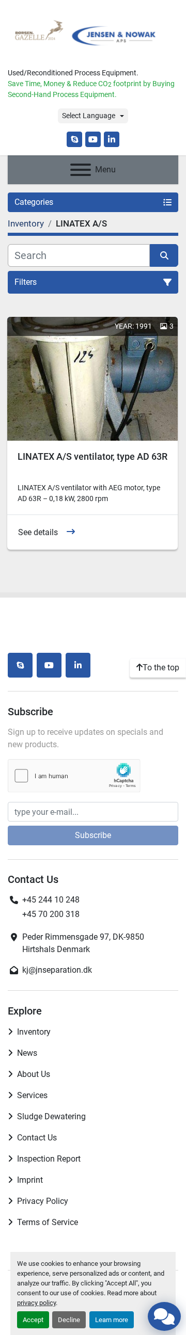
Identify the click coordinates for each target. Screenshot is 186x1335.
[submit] (164, 255)
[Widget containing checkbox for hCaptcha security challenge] (74, 776)
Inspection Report (49, 1159)
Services (32, 1095)
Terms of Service (47, 1222)
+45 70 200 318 (51, 914)
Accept (33, 1320)
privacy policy (36, 1303)
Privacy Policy (42, 1201)
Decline (69, 1320)
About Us (33, 1074)
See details (38, 532)
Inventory (34, 1032)
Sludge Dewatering (51, 1116)
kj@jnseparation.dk (57, 970)
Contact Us (37, 1138)
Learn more (111, 1320)
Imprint (30, 1180)
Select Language (88, 115)
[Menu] (80, 170)
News (27, 1053)
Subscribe (93, 835)
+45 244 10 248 (51, 900)
